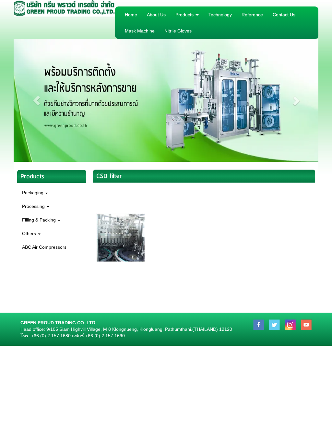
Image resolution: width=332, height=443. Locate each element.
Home (131, 14)
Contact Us (284, 14)
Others (29, 233)
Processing (34, 206)
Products (185, 14)
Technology (220, 14)
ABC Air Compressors (44, 247)
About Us (156, 14)
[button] (36, 100)
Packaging (33, 192)
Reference (252, 14)
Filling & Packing (39, 219)
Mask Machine (140, 30)
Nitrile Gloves (178, 30)
